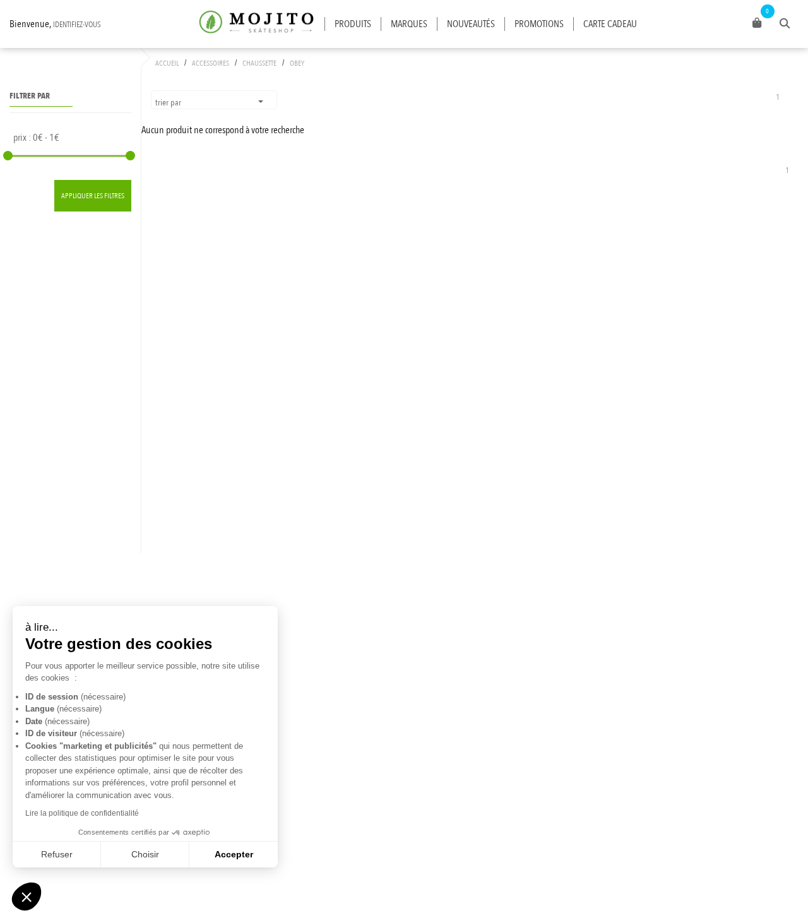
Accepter (234, 854)
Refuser (57, 854)
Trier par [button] (169, 103)
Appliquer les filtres (92, 196)
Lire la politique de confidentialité (82, 813)
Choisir (145, 854)
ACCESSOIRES (210, 63)
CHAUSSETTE (259, 63)
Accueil (167, 63)
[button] (26, 896)
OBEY (297, 63)
